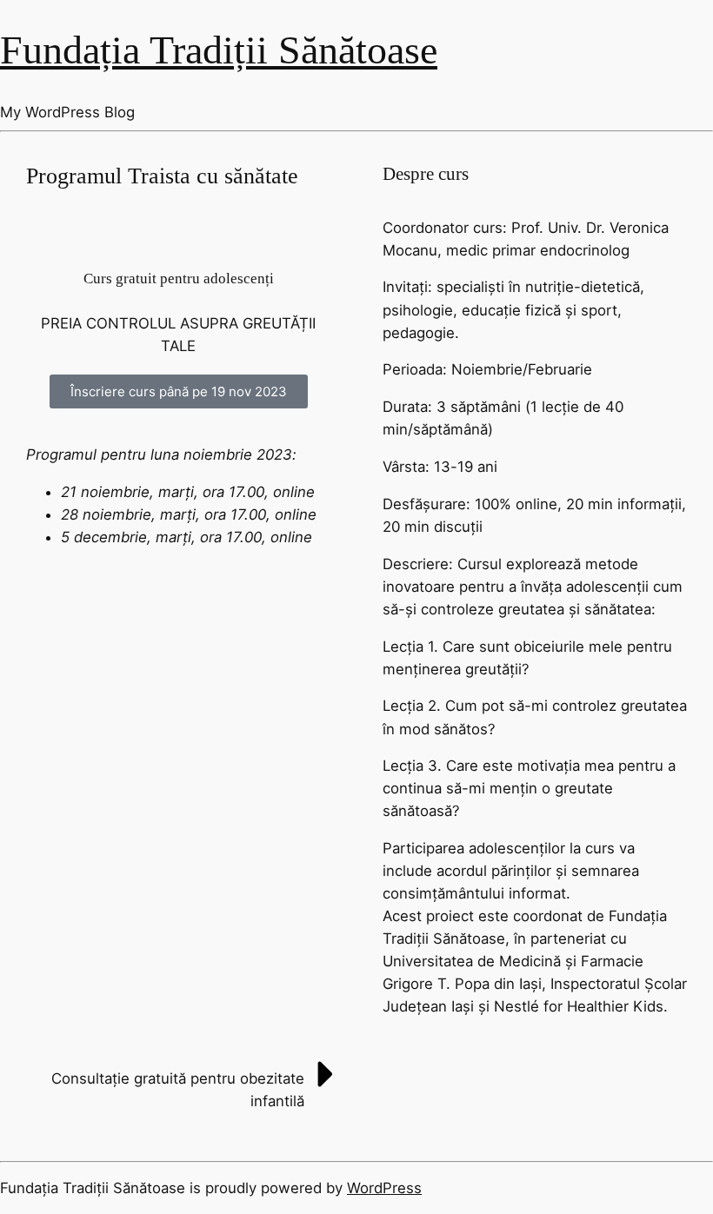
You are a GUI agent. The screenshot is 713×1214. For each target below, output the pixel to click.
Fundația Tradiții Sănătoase (218, 50)
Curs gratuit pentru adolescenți (178, 278)
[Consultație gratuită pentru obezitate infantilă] (326, 1074)
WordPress (384, 1188)
